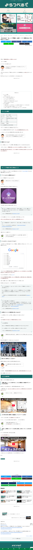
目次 (15, 92)
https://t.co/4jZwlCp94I (14, 306)
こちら (12, 274)
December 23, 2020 (16, 213)
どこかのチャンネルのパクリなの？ (9, 99)
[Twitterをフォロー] (24, 483)
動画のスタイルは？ (7, 95)
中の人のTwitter (24, 171)
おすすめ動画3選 (6, 103)
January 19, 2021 (15, 308)
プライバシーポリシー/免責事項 (16, 547)
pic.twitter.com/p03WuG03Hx (6, 226)
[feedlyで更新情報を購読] (8, 485)
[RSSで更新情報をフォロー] (24, 485)
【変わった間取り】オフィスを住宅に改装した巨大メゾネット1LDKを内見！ (15, 107)
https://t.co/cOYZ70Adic (21, 225)
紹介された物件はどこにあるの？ (9, 102)
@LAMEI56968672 (19, 304)
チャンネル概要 (6, 94)
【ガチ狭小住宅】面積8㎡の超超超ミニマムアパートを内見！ (13, 106)
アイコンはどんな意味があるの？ (9, 98)
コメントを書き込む (16, 538)
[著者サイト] (8, 483)
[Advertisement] (8, 52)
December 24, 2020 (16, 330)
